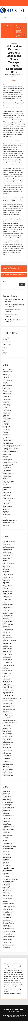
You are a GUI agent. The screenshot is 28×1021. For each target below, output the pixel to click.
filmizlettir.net (6, 794)
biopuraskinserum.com (8, 895)
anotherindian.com (7, 512)
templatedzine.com (7, 490)
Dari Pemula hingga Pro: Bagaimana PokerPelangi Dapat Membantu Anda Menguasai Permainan (11, 268)
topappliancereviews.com (9, 936)
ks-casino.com (6, 478)
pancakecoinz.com (7, 571)
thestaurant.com (6, 725)
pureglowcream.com (7, 878)
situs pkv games (10, 968)
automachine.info (7, 660)
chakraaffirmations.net (8, 577)
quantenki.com (6, 684)
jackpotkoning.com (7, 748)
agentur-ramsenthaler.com (9, 671)
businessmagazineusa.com (9, 686)
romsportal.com (6, 770)
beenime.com (6, 711)
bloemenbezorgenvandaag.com (10, 879)
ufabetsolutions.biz (7, 418)
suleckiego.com (6, 947)
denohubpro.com (7, 651)
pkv (3, 342)
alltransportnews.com (8, 438)
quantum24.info (6, 682)
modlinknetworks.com (8, 750)
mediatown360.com (7, 926)
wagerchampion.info (7, 664)
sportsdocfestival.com (8, 772)
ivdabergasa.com (7, 465)
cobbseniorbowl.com (7, 459)
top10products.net (7, 550)
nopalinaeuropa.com (7, 523)
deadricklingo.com (7, 667)
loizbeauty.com (6, 856)
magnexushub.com (7, 391)
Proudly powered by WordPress (10, 1015)
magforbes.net (6, 830)
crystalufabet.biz (6, 431)
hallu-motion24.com (7, 915)
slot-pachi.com (6, 597)
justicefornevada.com (8, 624)
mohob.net (5, 588)
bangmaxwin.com (7, 890)
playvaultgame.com (7, 767)
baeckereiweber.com (7, 369)
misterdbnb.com (6, 717)
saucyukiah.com (6, 791)
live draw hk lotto (7, 341)
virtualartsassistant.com (8, 706)
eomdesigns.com (7, 673)
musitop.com (6, 503)
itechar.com (5, 382)
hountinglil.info (6, 575)
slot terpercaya (6, 338)
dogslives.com (6, 645)
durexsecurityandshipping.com (10, 462)
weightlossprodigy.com (8, 590)
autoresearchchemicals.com (9, 944)
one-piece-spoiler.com (8, 654)
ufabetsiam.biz (6, 407)
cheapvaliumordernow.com (9, 709)
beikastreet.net (6, 793)
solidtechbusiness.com (8, 695)
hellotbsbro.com (6, 627)
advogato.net (6, 838)
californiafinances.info (8, 897)
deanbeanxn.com (7, 561)
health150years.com (7, 823)
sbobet (12, 980)
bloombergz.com (7, 841)
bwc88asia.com (6, 475)
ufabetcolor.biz (6, 413)
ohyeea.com (5, 508)
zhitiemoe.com (6, 509)
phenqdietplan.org (7, 493)
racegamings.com (7, 763)
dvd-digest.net (6, 904)
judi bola (9, 970)
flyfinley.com (5, 572)
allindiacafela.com (7, 920)
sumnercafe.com (7, 495)
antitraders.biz (6, 453)
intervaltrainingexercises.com (9, 720)
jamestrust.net (6, 851)
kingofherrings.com (7, 870)
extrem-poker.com (7, 476)
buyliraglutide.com (7, 396)
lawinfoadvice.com (7, 492)
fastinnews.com (6, 744)
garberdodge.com (7, 808)
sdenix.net (5, 834)
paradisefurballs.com (7, 601)
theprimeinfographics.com (9, 708)
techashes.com (6, 372)
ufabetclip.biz (6, 402)
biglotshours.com (7, 394)
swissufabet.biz (6, 409)
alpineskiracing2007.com (8, 922)
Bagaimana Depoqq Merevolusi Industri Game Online (13, 275)
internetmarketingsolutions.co (10, 640)
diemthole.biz (6, 862)
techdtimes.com (6, 377)
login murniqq (12, 984)
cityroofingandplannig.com (9, 464)
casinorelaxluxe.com (7, 736)
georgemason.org (7, 542)
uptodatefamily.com (7, 501)
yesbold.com (6, 383)
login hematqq (19, 984)
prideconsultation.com (8, 574)
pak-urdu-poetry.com (7, 637)
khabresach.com (6, 941)
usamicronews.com (7, 756)
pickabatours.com (7, 552)
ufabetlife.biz (6, 416)
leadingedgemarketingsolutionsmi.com (12, 445)
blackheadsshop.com (8, 700)
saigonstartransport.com (8, 889)
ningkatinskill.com (7, 487)
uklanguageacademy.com (9, 546)
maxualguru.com (7, 594)
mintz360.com (6, 586)
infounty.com (6, 471)
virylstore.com (6, 819)
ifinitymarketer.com (7, 747)
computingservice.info (8, 631)
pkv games (14, 43)
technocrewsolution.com (8, 826)
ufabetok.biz (5, 432)
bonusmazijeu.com (7, 730)
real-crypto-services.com (8, 468)
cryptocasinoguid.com (8, 443)
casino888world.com (7, 715)
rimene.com (5, 901)
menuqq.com (7, 963)
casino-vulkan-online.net (8, 923)
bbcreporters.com (7, 442)
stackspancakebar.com (8, 909)
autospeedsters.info (7, 662)
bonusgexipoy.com (7, 734)
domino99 (5, 347)
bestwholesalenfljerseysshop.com (10, 448)
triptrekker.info (6, 675)
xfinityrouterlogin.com (8, 933)
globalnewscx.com (7, 643)
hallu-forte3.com (6, 914)
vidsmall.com (6, 689)
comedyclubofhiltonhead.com (9, 704)
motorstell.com (6, 821)
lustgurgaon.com (7, 580)
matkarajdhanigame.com (8, 563)
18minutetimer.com (7, 612)
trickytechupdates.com (8, 937)
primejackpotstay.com (8, 764)
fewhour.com (6, 610)
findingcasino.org (7, 657)
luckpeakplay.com (7, 755)
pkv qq (12, 963)
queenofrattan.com (7, 648)
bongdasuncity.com (7, 596)
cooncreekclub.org (7, 797)
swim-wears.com (7, 810)
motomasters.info (7, 678)
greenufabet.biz (6, 412)
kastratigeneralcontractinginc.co (10, 446)
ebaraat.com (6, 387)
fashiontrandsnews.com (8, 440)
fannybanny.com (6, 745)
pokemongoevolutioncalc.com (10, 759)
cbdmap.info (5, 560)
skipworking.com (6, 854)
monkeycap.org (6, 832)
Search (4, 281)
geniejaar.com (6, 582)
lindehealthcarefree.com (8, 547)
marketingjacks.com (7, 934)
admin (7, 74)
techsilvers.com (6, 486)
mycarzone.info (6, 679)
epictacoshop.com (7, 893)
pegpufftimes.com (7, 799)
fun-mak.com (6, 714)
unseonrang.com (7, 635)
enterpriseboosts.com (8, 843)
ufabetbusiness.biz (7, 410)
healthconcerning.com (8, 607)
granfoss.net (6, 919)
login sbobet (7, 980)
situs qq (13, 966)
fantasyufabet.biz (7, 405)
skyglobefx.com (6, 668)
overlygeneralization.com (8, 620)
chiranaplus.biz (6, 908)
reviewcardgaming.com (8, 697)
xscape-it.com (6, 456)
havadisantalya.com (7, 376)
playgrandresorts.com (8, 769)
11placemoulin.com (7, 585)
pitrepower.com (6, 925)
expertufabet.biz (6, 404)
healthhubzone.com (7, 385)
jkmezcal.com (6, 719)
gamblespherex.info (7, 670)
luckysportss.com (7, 753)
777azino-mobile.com (8, 457)
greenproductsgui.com (8, 605)
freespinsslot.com (7, 599)
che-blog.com (6, 569)
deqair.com (5, 484)
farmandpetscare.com (8, 629)
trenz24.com (6, 852)
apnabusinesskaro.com (8, 945)
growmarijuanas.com (7, 616)
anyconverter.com (7, 857)
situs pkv (17, 968)
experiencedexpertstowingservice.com (12, 698)
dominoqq (5, 353)
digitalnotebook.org (7, 593)
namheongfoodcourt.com (8, 911)
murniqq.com (7, 982)
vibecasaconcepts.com (8, 681)
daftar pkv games (7, 344)
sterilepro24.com (7, 693)
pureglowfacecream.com (8, 868)
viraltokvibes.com (7, 827)
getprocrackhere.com (8, 742)
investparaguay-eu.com (8, 473)
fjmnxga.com (6, 887)
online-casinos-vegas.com (9, 931)
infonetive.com (6, 892)
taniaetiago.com (6, 515)
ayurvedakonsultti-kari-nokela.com (11, 451)
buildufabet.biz (6, 437)
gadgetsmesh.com (7, 623)
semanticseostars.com (8, 613)
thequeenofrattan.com (8, 649)
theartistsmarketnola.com (9, 906)
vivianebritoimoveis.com (8, 829)
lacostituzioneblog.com (8, 506)
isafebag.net (5, 840)
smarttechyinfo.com (7, 591)
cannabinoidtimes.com (8, 604)
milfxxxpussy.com (7, 500)
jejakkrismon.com (7, 860)
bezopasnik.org (6, 886)
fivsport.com (5, 489)
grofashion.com (6, 758)
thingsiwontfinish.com (8, 775)
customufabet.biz (7, 426)
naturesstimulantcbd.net (8, 522)
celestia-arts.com (7, 801)
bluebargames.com (7, 804)
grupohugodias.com (7, 482)
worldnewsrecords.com (8, 692)
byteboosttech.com (7, 390)
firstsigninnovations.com (8, 807)
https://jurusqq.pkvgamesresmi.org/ (12, 993)
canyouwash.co (6, 374)
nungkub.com (6, 511)
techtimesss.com (7, 818)
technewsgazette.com (8, 867)
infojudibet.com (6, 558)
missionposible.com (7, 930)
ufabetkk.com (6, 863)
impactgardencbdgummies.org (10, 520)
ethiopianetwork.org (7, 621)
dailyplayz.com (6, 741)
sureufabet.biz (6, 424)
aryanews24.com (7, 454)
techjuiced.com (6, 388)
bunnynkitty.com (6, 884)
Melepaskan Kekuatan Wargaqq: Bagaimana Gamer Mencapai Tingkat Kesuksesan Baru (14, 59)
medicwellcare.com (7, 687)
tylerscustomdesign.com (8, 815)
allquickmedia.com (7, 865)
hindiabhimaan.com (7, 939)
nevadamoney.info (7, 900)
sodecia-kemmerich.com (8, 712)
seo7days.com (6, 876)
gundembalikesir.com (8, 380)
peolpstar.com (6, 813)
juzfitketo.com (6, 517)
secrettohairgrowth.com (8, 881)
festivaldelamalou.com (8, 805)
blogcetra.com (6, 638)
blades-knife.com (7, 653)
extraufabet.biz (6, 415)
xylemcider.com (6, 514)
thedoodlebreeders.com (8, 481)
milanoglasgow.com (7, 912)
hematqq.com (14, 982)
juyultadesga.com (7, 467)
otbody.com (5, 849)
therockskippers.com (7, 917)
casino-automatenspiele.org (9, 846)
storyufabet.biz (6, 427)
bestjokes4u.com (7, 579)
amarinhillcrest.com (7, 835)
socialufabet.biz (6, 420)
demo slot (20, 970)
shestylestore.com (7, 774)
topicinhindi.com (6, 544)
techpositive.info (6, 634)
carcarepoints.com (7, 479)
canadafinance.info (7, 898)
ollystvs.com (5, 642)
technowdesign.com (7, 460)
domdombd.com (6, 739)
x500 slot (6, 972)
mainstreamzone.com (8, 615)
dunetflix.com (6, 497)
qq (3, 350)
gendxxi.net (5, 676)
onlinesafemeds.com (7, 398)
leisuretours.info (6, 626)
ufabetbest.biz (6, 423)
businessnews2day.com (8, 690)
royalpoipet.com (6, 723)
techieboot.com (6, 379)
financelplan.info (6, 555)
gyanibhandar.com (7, 399)
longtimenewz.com (7, 752)
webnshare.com (6, 618)
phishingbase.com (7, 761)
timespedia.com (6, 859)
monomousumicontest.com (9, 665)
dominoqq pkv (18, 963)
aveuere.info (6, 602)
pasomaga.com (6, 519)
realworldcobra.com (7, 659)
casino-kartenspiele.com (8, 845)
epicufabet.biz (6, 429)
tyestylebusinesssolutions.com (10, 722)
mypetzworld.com (7, 470)
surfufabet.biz (6, 421)
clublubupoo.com (7, 728)
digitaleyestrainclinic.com (8, 928)
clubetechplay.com (7, 737)
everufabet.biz (6, 434)
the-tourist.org (6, 837)
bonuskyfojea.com (7, 731)
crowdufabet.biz (6, 435)
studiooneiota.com (7, 656)
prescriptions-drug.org (8, 824)
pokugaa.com (6, 766)
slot (16, 970)
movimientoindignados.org (9, 498)
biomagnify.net (6, 525)
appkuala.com (6, 874)
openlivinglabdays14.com (9, 449)
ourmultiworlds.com (7, 796)
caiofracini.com (6, 632)
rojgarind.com (6, 608)
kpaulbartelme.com (7, 703)
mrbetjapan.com (6, 871)
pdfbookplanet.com (7, 646)
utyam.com (5, 504)
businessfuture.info (7, 557)
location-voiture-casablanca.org (10, 701)
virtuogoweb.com (7, 393)
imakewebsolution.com (8, 568)
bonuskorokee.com (7, 733)
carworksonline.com (7, 816)
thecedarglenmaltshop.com (9, 541)
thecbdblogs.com (7, 942)
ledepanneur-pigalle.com (8, 903)
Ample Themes (15, 1016)
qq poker (5, 352)
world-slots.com (6, 566)
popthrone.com (6, 564)
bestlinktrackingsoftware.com (9, 726)
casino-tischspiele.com (8, 848)
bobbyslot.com (6, 583)
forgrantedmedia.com (8, 812)
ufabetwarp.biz (6, 401)
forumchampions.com (8, 802)
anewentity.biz (6, 873)
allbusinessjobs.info (7, 549)
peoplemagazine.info (7, 371)
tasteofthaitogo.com (7, 882)
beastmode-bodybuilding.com (10, 553)
